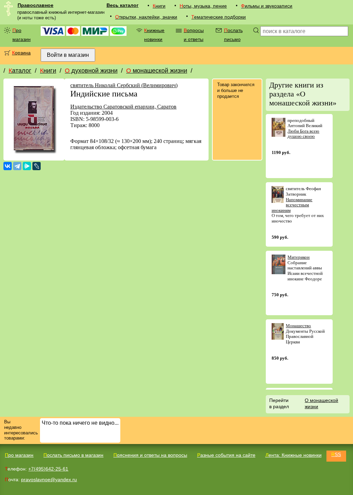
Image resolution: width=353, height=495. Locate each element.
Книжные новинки (154, 35)
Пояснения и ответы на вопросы (150, 455)
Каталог (20, 70)
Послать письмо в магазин (73, 455)
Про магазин (21, 35)
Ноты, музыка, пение (203, 6)
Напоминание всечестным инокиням (292, 205)
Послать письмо (233, 35)
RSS (336, 454)
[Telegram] (17, 166)
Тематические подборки (218, 17)
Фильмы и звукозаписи (266, 6)
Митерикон (299, 257)
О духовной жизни (91, 70)
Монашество (298, 325)
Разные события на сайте (226, 455)
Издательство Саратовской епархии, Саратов (123, 107)
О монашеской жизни (156, 70)
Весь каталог (123, 5)
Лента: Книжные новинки (293, 455)
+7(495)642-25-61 (48, 469)
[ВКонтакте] (7, 166)
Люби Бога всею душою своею (303, 133)
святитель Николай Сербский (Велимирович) (124, 85)
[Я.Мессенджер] (27, 166)
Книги (159, 6)
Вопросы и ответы (194, 35)
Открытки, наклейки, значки (146, 17)
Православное (35, 5)
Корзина (21, 52)
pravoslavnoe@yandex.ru (49, 479)
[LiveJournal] (36, 166)
